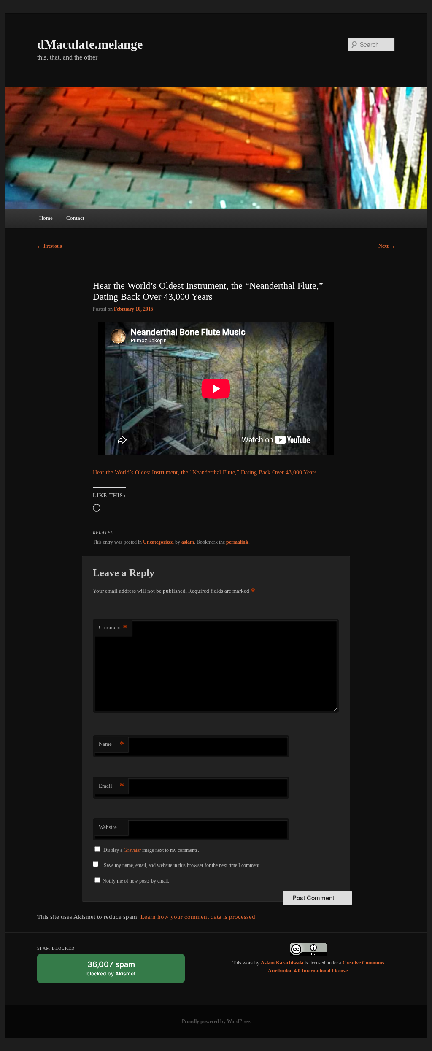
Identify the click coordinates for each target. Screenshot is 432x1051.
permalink (237, 542)
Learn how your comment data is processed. (198, 916)
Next (386, 246)
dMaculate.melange (90, 44)
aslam (187, 542)
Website (108, 827)
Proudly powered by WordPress (216, 1021)
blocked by (119, 971)
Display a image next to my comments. (151, 850)
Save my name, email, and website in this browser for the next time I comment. (182, 865)
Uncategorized (158, 542)
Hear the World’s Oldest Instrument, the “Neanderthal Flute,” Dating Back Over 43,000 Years (204, 472)
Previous (49, 246)
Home (46, 218)
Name (111, 744)
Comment (113, 627)
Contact (75, 218)
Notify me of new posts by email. (136, 881)
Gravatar (132, 850)
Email (111, 785)
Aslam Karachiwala (282, 963)
